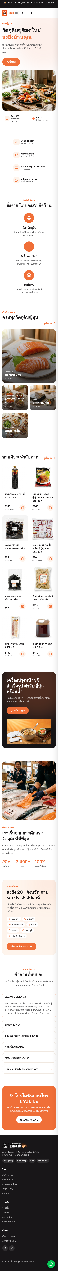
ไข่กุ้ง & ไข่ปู (7, 1188)
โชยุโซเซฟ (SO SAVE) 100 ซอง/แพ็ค (15, 546)
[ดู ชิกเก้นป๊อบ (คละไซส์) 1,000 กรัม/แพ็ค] (50, 606)
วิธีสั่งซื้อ (5, 1207)
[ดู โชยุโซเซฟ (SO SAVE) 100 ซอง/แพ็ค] (22, 559)
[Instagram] (12, 1248)
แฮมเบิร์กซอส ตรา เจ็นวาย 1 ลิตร (15, 495)
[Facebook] (5, 1248)
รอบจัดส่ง (6, 1212)
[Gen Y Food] (4, 13)
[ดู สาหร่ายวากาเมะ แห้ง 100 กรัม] (22, 606)
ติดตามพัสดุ (7, 1217)
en (16, 13)
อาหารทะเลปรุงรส (10, 1184)
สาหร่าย (5, 1193)
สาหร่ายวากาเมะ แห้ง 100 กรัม (13, 598)
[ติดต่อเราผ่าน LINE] (51, 1264)
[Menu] (37, 13)
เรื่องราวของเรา (9, 1236)
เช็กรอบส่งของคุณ (20, 946)
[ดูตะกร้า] (30, 13)
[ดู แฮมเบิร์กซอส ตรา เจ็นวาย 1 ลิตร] (22, 507)
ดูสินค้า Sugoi (18, 710)
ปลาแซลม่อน (8, 1179)
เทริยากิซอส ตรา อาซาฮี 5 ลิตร (42, 645)
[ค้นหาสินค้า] (23, 13)
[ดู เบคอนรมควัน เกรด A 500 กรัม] (22, 654)
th (12, 13)
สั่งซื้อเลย (11, 61)
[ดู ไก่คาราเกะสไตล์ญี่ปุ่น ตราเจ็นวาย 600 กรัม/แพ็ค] (50, 507)
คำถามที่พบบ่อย (8, 1221)
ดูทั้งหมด (48, 323)
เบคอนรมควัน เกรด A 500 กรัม (14, 645)
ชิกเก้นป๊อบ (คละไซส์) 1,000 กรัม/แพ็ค (42, 598)
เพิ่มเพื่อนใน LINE (29, 1119)
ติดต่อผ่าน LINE (9, 1240)
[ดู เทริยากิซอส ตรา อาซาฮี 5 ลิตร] (50, 654)
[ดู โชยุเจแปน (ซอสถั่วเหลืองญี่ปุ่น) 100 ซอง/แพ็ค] (50, 559)
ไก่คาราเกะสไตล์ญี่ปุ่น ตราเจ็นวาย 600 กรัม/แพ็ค (42, 497)
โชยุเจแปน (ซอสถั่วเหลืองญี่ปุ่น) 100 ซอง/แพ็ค (41, 548)
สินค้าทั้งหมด (7, 1175)
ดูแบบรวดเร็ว (16, 486)
